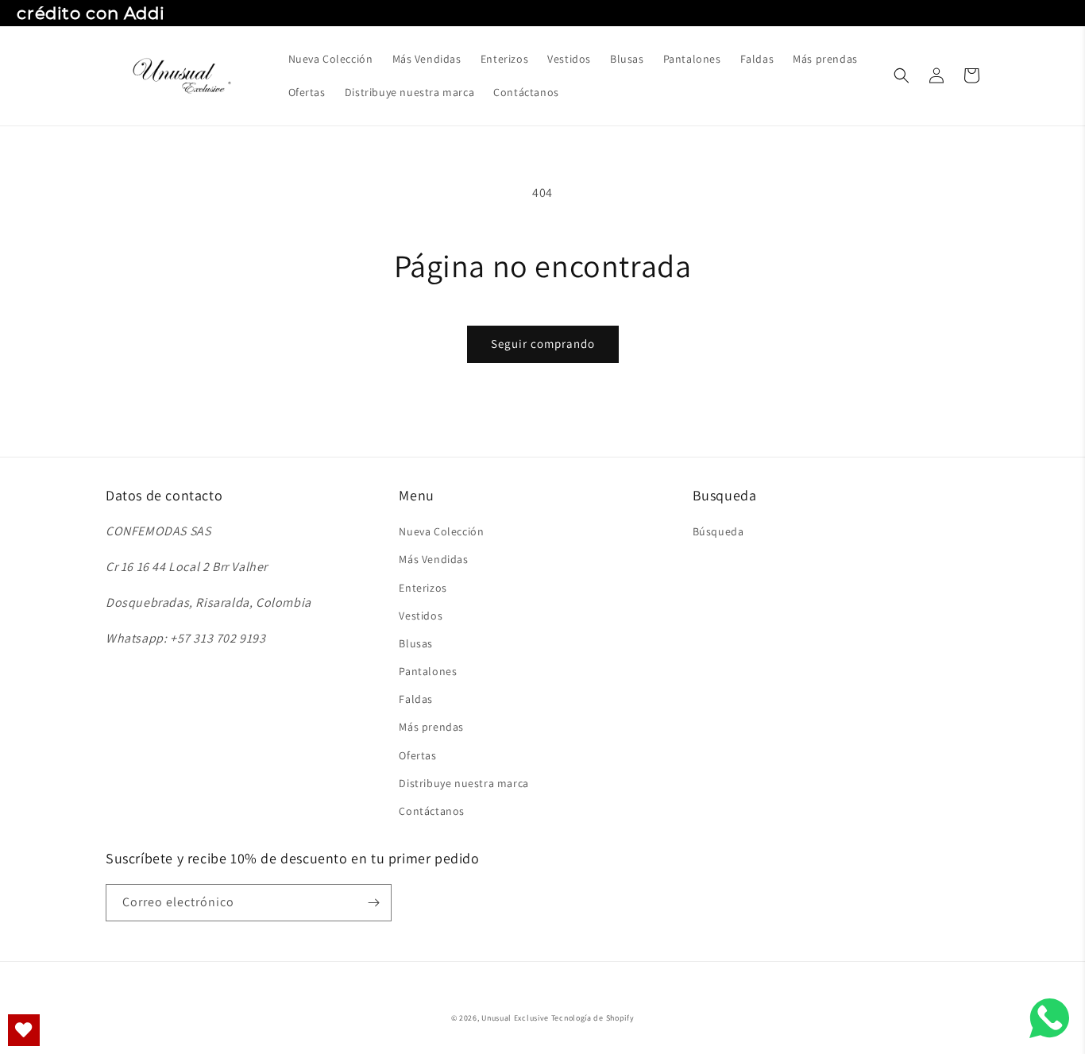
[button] (901, 75)
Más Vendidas (433, 559)
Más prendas (431, 727)
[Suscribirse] (373, 902)
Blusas (416, 643)
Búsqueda (718, 531)
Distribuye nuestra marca (463, 783)
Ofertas (417, 755)
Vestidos (420, 615)
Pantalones (428, 671)
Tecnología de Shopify (593, 1018)
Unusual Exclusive (515, 1018)
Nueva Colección (441, 531)
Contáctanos (432, 811)
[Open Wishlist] (24, 1030)
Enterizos (422, 588)
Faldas (416, 699)
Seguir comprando (543, 343)
